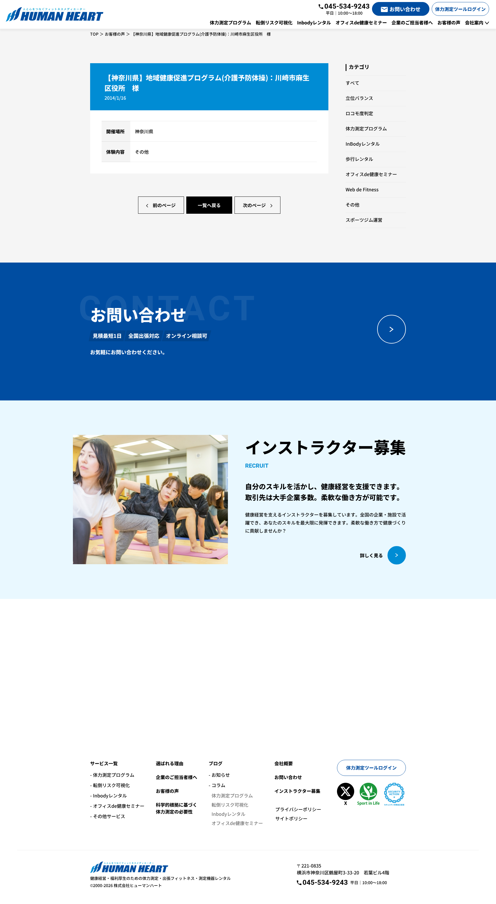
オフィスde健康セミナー (371, 174)
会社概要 (283, 763)
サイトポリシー (291, 818)
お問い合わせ (288, 777)
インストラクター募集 (297, 790)
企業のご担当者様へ (176, 777)
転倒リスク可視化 (111, 785)
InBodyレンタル (363, 143)
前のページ (164, 205)
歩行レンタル (359, 158)
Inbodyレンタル (110, 795)
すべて (352, 82)
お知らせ (221, 774)
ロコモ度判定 (359, 113)
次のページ (254, 205)
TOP (94, 34)
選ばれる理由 (169, 763)
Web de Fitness (362, 189)
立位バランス (359, 98)
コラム (218, 785)
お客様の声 (115, 34)
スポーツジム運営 (364, 219)
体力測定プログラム (366, 128)
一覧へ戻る (209, 205)
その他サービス (109, 816)
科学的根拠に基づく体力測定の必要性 (176, 808)
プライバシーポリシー (298, 809)
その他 (352, 204)
